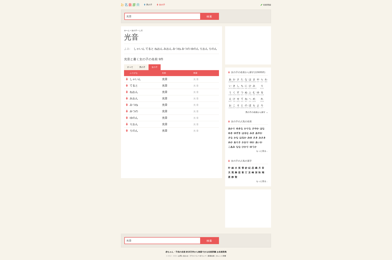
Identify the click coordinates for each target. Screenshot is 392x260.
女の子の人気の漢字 (241, 160)
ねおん (159, 48)
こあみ (231, 146)
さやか (255, 128)
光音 (165, 79)
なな (238, 146)
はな (262, 128)
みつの (186, 48)
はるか (242, 137)
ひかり (245, 146)
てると (149, 48)
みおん (168, 48)
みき (252, 133)
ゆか (252, 142)
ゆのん (195, 48)
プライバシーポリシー (198, 256)
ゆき (230, 133)
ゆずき (237, 133)
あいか (258, 142)
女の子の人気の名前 (241, 121)
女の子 (134, 30)
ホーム (127, 30)
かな (236, 137)
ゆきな (239, 128)
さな (230, 137)
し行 (141, 30)
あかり (231, 128)
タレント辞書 (221, 256)
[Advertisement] (147, 156)
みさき (262, 137)
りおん (204, 48)
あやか (258, 133)
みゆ (249, 137)
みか (230, 142)
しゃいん (139, 48)
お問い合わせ (183, 256)
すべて (130, 67)
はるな (245, 133)
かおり (245, 142)
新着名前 (211, 256)
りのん (213, 48)
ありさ (237, 142)
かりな (247, 128)
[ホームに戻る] (130, 4)
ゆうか (253, 146)
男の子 (142, 67)
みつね (177, 48)
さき (255, 137)
